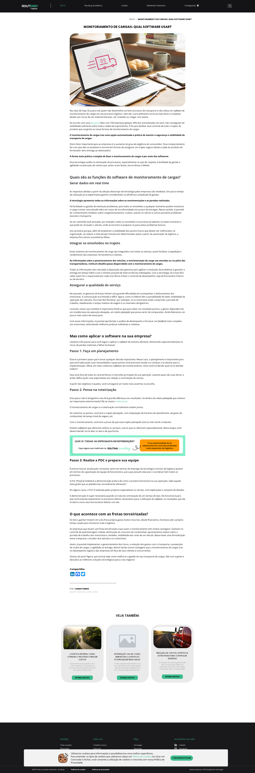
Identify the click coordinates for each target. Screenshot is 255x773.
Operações (138, 748)
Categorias (190, 5)
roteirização (121, 401)
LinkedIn (182, 745)
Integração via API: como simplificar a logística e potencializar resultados (127, 656)
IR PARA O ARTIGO (82, 678)
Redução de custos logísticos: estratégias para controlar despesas (172, 655)
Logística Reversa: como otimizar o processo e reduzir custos (82, 656)
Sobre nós (97, 748)
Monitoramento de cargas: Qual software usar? (165, 19)
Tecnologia (138, 745)
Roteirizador (64, 748)
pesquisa (95, 122)
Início (132, 19)
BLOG (62, 5)
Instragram (183, 748)
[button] (225, 6)
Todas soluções (66, 745)
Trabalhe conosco (100, 745)
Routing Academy (93, 5)
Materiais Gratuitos (156, 5)
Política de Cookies (142, 756)
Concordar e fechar (182, 758)
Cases (124, 5)
